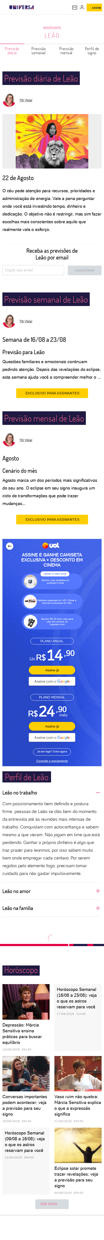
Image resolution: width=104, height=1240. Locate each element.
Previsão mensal (66, 50)
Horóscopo (52, 27)
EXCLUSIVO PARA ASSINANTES (53, 393)
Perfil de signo (92, 50)
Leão (52, 35)
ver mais (48, 1204)
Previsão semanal (38, 50)
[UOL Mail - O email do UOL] (75, 7)
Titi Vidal (25, 100)
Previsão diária (12, 50)
